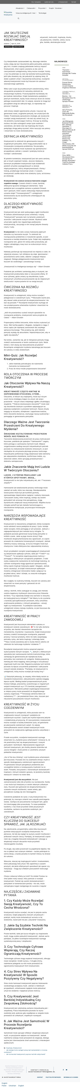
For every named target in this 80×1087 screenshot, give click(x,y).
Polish (4, 1086)
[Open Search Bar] (18, 18)
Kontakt (74, 2)
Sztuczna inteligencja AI (23, 13)
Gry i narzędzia (36, 2)
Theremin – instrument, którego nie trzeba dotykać (69, 72)
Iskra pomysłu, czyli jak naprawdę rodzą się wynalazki (68, 112)
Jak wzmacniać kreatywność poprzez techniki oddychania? (25, 1054)
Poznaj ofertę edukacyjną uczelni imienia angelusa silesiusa (69, 85)
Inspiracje (8, 46)
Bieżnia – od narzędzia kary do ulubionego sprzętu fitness (69, 98)
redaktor (6, 43)
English (4, 1083)
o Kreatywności (63, 2)
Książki (51, 8)
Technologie (42, 13)
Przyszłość (42, 8)
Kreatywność (18, 46)
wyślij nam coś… (49, 2)
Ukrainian (13, 1086)
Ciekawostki (31, 8)
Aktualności (19, 8)
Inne (33, 13)
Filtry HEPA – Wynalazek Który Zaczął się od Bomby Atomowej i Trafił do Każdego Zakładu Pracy (68, 159)
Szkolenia (58, 8)
